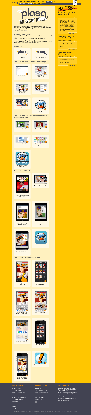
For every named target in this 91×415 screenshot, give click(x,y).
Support (33, 1)
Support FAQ (15, 401)
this (75, 398)
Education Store (38, 388)
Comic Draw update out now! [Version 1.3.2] (66, 37)
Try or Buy (14, 408)
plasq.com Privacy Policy (63, 400)
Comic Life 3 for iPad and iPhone (19, 397)
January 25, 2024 (65, 40)
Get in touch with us (39, 399)
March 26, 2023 (65, 56)
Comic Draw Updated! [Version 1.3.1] (65, 53)
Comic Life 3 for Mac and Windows (19, 395)
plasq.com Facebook (36, 402)
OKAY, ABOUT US (22, 3)
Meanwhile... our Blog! (39, 397)
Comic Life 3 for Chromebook (18, 392)
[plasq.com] (15, 3)
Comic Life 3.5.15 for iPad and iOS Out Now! (66, 13)
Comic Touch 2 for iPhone (17, 399)
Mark (71, 17)
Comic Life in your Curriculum (41, 392)
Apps (20, 1)
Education (27, 1)
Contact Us (14, 404)
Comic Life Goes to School (41, 390)
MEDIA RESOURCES (38, 3)
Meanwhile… (41, 1)
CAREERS (30, 3)
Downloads (14, 406)
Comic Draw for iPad (16, 390)
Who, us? (49, 1)
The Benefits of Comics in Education (43, 395)
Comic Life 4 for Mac (16, 388)
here (26, 30)
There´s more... (73, 33)
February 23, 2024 (65, 17)
